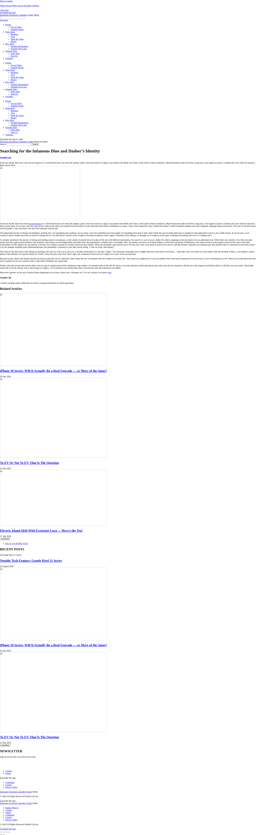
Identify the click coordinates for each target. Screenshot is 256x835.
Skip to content (6, 1)
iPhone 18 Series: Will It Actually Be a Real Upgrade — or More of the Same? (53, 371)
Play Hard (9, 82)
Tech (13, 75)
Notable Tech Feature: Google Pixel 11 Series (31, 560)
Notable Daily (11, 89)
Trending (9, 96)
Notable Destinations (19, 84)
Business (14, 72)
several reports (35, 223)
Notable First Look (19, 87)
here (109, 272)
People (8, 63)
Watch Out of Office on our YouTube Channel (19, 6)
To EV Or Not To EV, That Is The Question (29, 462)
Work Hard (10, 70)
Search (3, 144)
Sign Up (14, 94)
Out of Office (16, 65)
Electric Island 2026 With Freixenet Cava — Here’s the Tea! (41, 530)
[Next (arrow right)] (4, 834)
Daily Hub (15, 92)
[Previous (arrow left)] (1, 834)
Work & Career (17, 77)
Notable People (17, 68)
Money (14, 80)
